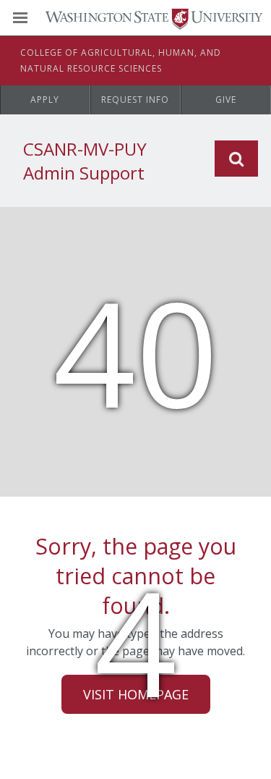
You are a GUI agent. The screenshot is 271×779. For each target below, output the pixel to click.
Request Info (135, 99)
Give (225, 99)
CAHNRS (120, 60)
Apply (44, 99)
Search (236, 158)
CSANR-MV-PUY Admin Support (85, 161)
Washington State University (135, 17)
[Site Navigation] (36, 18)
